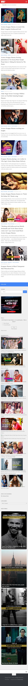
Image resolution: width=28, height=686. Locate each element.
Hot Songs (10, 191)
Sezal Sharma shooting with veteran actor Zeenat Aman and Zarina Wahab (14, 415)
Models (10, 262)
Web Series (14, 156)
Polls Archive (4, 330)
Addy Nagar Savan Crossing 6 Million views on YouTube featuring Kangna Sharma (12, 96)
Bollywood (4, 24)
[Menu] (26, 1)
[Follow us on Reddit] (26, 284)
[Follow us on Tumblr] (22, 284)
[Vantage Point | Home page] (4, 2)
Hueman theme (20, 679)
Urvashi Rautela (7, 324)
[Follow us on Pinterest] (19, 284)
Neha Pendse (6, 323)
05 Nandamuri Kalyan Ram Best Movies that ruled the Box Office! (13, 431)
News (9, 24)
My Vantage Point (5, 495)
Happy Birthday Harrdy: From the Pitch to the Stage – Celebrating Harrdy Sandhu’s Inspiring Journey (13, 472)
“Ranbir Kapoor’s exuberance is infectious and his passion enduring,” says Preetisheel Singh (13, 455)
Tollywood (11, 223)
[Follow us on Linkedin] (24, 284)
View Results (14, 328)
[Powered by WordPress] (9, 679)
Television (14, 126)
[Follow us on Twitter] (17, 284)
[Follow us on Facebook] (20, 284)
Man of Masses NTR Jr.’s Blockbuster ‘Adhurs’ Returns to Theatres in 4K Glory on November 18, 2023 (13, 398)
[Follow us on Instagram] (15, 284)
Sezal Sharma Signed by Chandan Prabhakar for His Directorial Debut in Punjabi (13, 367)
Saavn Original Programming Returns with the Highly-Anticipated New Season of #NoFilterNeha (13, 350)
